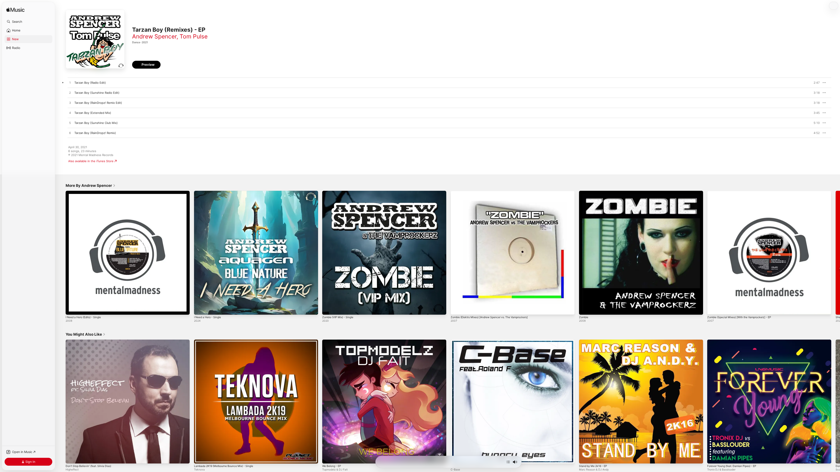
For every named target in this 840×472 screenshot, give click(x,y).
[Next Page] (836, 252)
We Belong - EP (332, 341)
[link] (91, 185)
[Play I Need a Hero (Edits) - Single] (71, 309)
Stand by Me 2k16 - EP (594, 341)
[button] (28, 21)
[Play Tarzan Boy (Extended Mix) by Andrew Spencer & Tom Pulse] (70, 113)
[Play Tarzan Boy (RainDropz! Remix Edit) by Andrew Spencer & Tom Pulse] (70, 103)
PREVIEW (815, 82)
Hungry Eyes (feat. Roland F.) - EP (474, 341)
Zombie (584, 192)
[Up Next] (508, 462)
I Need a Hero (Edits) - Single (86, 192)
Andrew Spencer (154, 36)
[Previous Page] (61, 252)
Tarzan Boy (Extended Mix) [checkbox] (92, 113)
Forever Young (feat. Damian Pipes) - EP (734, 341)
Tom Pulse (194, 36)
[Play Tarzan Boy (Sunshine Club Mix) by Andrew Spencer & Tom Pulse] (70, 123)
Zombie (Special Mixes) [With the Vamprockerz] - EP (743, 192)
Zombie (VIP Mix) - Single (339, 192)
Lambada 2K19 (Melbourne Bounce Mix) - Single (227, 341)
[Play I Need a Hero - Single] (199, 309)
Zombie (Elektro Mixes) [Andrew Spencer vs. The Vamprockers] (494, 192)
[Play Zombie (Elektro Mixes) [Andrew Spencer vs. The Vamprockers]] (456, 309)
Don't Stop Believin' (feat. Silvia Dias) (91, 341)
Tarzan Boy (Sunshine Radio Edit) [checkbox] (96, 92)
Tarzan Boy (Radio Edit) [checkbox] (90, 82)
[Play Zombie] (584, 309)
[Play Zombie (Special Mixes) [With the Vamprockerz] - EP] (712, 309)
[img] (15, 9)
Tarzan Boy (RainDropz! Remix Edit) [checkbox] (98, 102)
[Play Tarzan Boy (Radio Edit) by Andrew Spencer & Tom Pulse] (70, 83)
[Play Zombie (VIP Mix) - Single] (327, 309)
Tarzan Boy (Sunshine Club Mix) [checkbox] (96, 123)
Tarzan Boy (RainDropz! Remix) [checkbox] (95, 133)
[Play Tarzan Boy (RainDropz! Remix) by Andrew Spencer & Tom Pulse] (70, 133)
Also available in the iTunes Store (91, 161)
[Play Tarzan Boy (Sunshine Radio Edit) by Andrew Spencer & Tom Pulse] (70, 93)
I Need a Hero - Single (209, 192)
